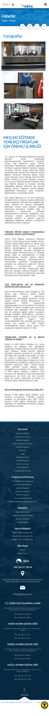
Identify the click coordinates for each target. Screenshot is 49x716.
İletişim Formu (22, 553)
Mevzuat (22, 450)
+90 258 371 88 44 (22, 567)
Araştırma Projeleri (22, 491)
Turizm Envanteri (22, 495)
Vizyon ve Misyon (22, 433)
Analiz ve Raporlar (23, 488)
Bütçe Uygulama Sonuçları (23, 444)
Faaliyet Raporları (22, 440)
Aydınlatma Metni (23, 457)
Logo (23, 454)
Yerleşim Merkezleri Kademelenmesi (23, 502)
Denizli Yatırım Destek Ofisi (22, 536)
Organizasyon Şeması (22, 471)
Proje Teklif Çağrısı (23, 512)
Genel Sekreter (23, 467)
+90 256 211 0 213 (24, 638)
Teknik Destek (22, 522)
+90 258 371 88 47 (24, 617)
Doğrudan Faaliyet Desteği (22, 515)
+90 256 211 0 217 (24, 635)
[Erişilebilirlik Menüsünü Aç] (44, 705)
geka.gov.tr (27, 702)
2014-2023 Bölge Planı (23, 485)
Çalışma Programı (22, 447)
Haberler (13, 20)
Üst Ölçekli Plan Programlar (22, 481)
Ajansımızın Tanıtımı (22, 437)
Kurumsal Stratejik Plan (23, 498)
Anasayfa (5, 20)
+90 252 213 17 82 (24, 679)
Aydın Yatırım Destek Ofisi (23, 533)
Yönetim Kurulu (23, 461)
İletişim (22, 550)
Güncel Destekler (22, 519)
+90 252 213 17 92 (24, 676)
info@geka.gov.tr (22, 594)
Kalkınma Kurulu (22, 464)
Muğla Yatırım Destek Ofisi (22, 539)
